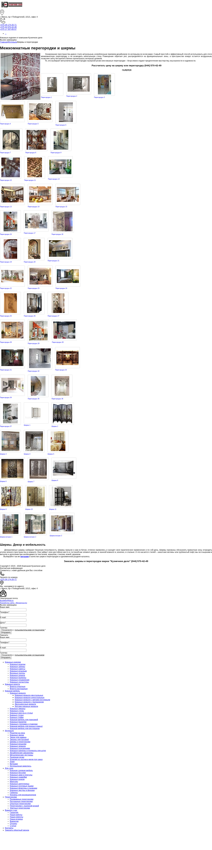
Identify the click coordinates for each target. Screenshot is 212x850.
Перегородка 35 (33, 399)
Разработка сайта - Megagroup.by (13, 603)
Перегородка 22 (6, 288)
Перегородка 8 (30, 153)
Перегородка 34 (6, 397)
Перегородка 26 (29, 316)
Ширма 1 (27, 425)
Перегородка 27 (53, 316)
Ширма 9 (3, 509)
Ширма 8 (55, 480)
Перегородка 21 (53, 261)
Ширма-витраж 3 (56, 536)
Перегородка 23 (33, 288)
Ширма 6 (3, 481)
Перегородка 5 (33, 124)
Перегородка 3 (99, 97)
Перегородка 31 (6, 370)
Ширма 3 (3, 454)
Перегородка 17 (29, 233)
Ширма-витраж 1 (6, 537)
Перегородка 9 (56, 153)
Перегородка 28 (6, 342)
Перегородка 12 (54, 179)
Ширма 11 (52, 509)
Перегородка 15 (61, 207)
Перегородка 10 (6, 180)
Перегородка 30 (58, 342)
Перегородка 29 (33, 343)
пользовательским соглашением (30, 630)
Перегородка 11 (30, 180)
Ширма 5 (51, 454)
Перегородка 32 (33, 371)
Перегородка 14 (33, 207)
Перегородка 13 (6, 207)
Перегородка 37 (6, 426)
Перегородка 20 (29, 262)
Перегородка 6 (60, 125)
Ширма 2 (55, 426)
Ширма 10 (29, 509)
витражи (24, 556)
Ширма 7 (31, 482)
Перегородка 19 (6, 262)
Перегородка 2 (71, 96)
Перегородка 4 (5, 124)
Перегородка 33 (61, 370)
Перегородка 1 (46, 97)
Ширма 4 (27, 454)
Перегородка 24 (61, 288)
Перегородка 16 (6, 234)
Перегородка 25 (6, 316)
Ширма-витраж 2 (30, 537)
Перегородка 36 (57, 399)
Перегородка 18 (57, 234)
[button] (106, 40)
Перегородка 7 (5, 153)
